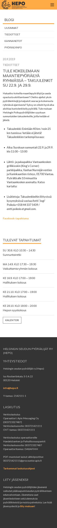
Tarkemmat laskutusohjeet (19, 468)
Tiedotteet (12, 34)
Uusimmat (11, 27)
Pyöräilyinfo (13, 47)
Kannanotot (13, 41)
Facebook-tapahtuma (16, 218)
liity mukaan (27, 506)
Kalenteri (12, 320)
